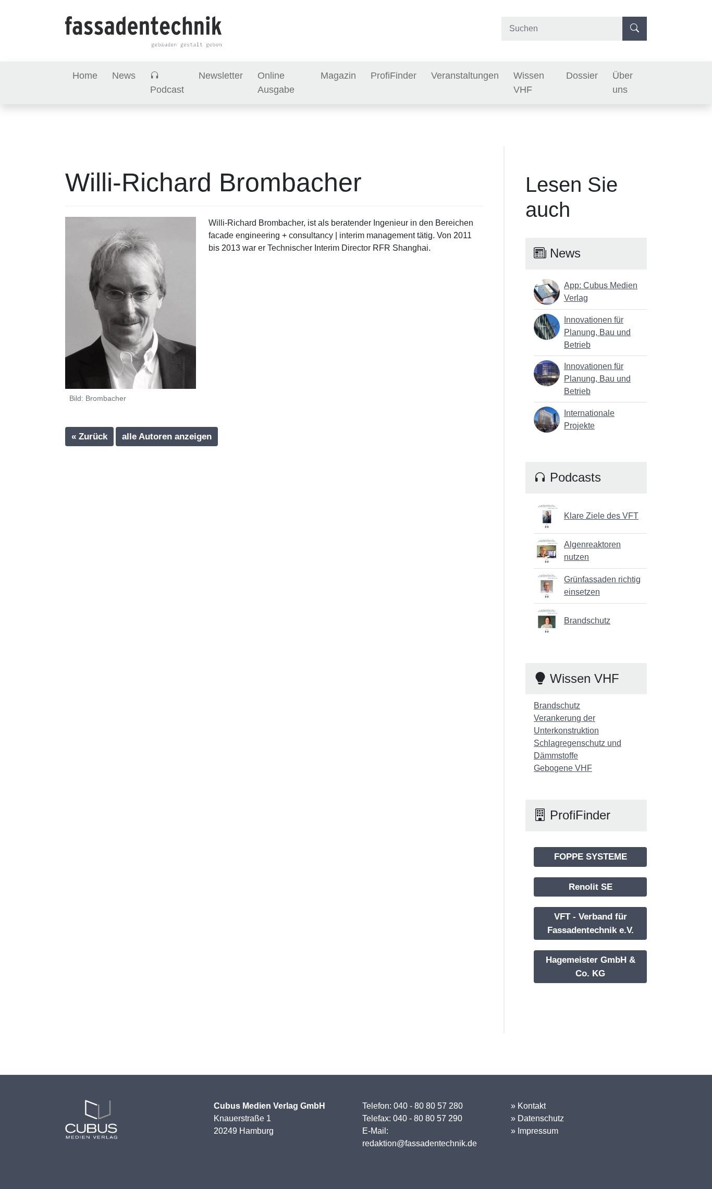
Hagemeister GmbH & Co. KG (590, 966)
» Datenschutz (537, 1118)
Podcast (167, 89)
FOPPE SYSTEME (590, 857)
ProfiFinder (393, 75)
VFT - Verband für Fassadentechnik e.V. (590, 923)
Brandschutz (557, 705)
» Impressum (534, 1130)
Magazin (338, 75)
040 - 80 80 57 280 (428, 1105)
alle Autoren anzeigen (167, 437)
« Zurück (89, 437)
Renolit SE (590, 887)
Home (84, 75)
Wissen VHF (528, 82)
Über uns (622, 82)
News (124, 75)
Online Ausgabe (275, 82)
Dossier (582, 75)
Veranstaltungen (465, 75)
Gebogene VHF (563, 768)
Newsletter (221, 75)
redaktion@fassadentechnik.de (419, 1143)
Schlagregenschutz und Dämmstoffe (577, 749)
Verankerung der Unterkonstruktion (566, 724)
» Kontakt (528, 1105)
